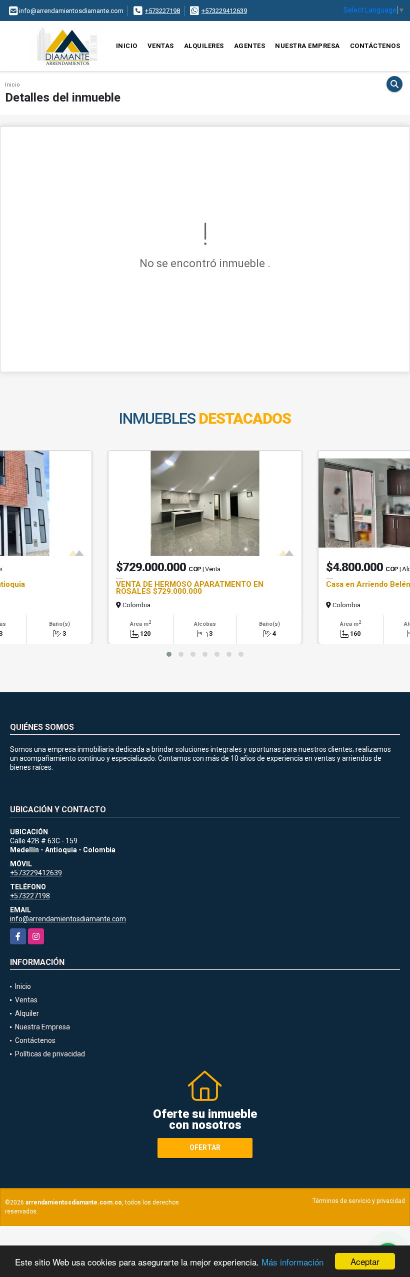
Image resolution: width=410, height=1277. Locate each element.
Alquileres (204, 46)
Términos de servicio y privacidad (358, 1200)
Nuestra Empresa (307, 46)
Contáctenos (375, 46)
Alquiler (27, 1013)
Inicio (127, 46)
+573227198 (162, 11)
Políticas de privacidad (50, 1054)
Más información (293, 1261)
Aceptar (365, 1261)
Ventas (161, 46)
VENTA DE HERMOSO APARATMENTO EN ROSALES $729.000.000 (190, 588)
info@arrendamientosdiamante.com (68, 919)
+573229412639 (224, 11)
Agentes (250, 46)
